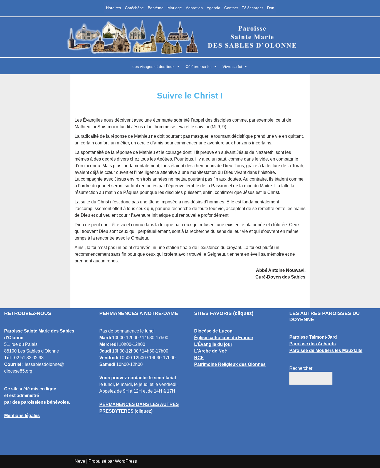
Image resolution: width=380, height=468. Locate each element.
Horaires (113, 8)
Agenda (213, 8)
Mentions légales (22, 415)
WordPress (126, 461)
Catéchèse (134, 8)
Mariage (174, 8)
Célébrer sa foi (198, 66)
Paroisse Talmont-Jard (313, 337)
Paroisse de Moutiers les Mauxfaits (325, 350)
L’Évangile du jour (213, 344)
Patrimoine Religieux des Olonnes (230, 364)
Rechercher (300, 368)
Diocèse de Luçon (213, 331)
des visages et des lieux (153, 66)
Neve (80, 461)
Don (270, 8)
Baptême (156, 8)
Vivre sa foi (232, 66)
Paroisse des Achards (312, 343)
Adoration (194, 8)
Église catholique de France (223, 337)
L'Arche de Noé (210, 351)
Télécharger (252, 8)
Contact (231, 8)
